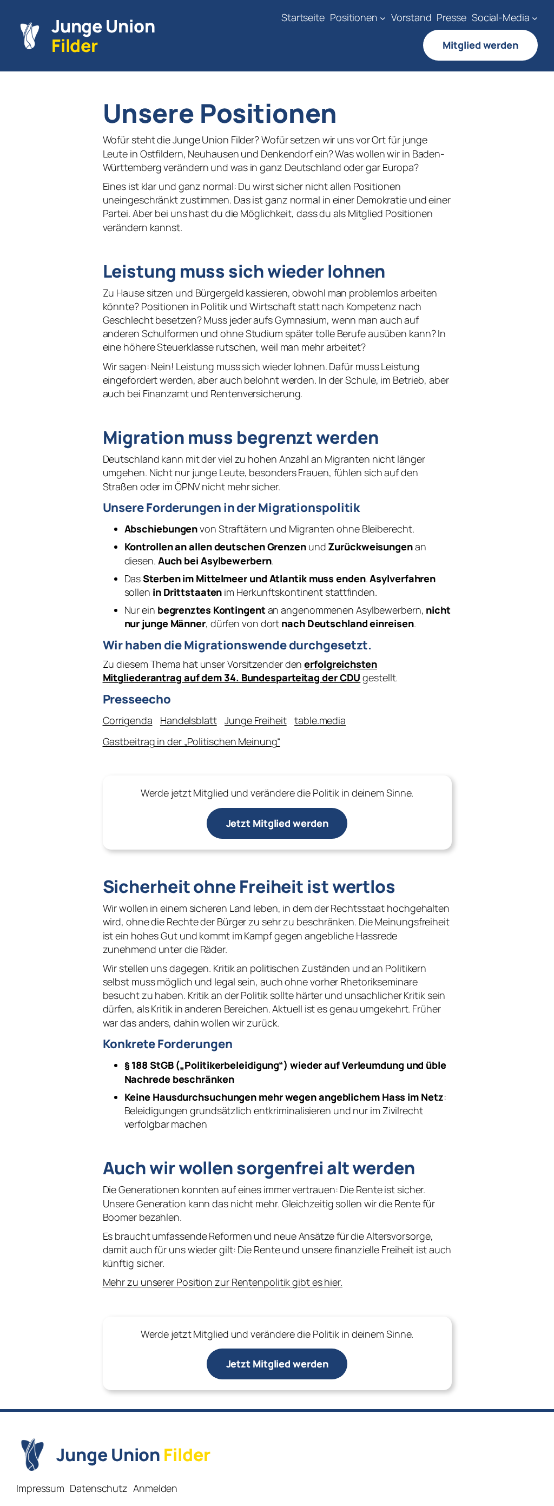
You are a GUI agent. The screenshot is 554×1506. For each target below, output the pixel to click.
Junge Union (103, 35)
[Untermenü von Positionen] (383, 18)
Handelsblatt (188, 720)
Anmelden (155, 1488)
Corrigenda (128, 720)
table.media (320, 720)
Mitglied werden (480, 44)
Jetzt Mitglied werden (277, 823)
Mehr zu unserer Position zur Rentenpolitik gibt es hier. (222, 1281)
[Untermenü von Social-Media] (535, 18)
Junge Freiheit (256, 720)
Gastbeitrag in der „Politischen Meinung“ (191, 741)
